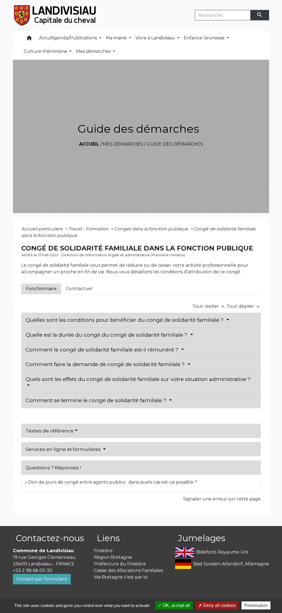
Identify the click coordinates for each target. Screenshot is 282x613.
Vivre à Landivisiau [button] (155, 37)
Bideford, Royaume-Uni (222, 551)
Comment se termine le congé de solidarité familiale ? (97, 400)
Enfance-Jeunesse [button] (205, 37)
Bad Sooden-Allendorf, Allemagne (231, 563)
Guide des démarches (175, 144)
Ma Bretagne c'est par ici (121, 577)
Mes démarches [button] (94, 51)
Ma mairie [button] (117, 37)
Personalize (256, 605)
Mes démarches (123, 144)
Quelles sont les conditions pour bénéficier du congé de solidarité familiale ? (125, 320)
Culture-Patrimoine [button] (46, 51)
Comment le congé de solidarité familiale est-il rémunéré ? (103, 350)
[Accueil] (55, 15)
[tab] (41, 289)
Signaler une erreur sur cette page (222, 499)
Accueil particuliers (42, 228)
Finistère (103, 550)
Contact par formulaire (42, 579)
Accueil (89, 144)
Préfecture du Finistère (120, 563)
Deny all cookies (219, 605)
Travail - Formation (89, 228)
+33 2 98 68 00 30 (32, 570)
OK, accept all (176, 605)
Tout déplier (244, 306)
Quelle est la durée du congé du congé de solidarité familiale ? (107, 335)
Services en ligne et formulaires (64, 449)
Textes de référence (50, 431)
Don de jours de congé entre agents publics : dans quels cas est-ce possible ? (112, 482)
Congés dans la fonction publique (151, 228)
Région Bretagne (113, 557)
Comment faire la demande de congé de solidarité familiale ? (106, 364)
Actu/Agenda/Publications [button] (68, 37)
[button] (29, 39)
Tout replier (209, 306)
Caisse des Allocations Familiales (128, 570)
